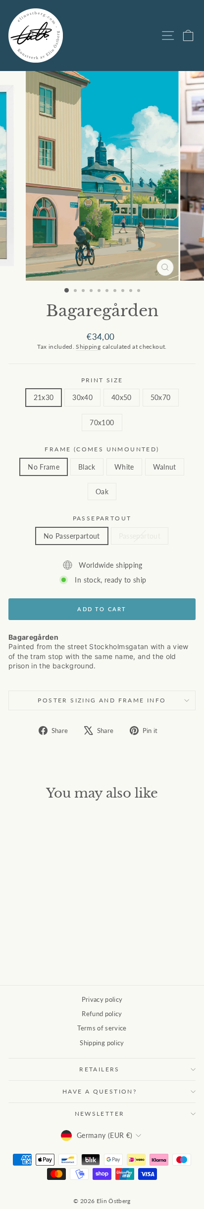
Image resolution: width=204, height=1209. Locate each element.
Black (87, 467)
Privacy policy (102, 999)
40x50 (121, 397)
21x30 (44, 397)
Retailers (99, 1069)
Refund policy (102, 1014)
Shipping (88, 346)
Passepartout (102, 518)
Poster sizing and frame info (102, 700)
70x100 (102, 422)
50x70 (161, 397)
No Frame (43, 467)
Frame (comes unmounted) (102, 449)
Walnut (164, 467)
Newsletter (100, 1113)
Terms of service (102, 1028)
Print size (102, 380)
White (124, 467)
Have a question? (99, 1091)
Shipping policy (102, 1043)
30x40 (82, 397)
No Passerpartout (72, 536)
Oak (102, 491)
